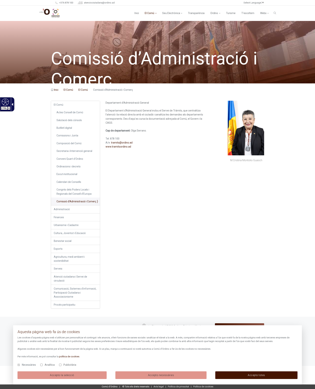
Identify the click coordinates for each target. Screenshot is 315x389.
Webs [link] (263, 13)
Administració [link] (62, 209)
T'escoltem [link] (247, 13)
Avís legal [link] (158, 386)
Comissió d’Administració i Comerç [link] (76, 201)
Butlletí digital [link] (64, 127)
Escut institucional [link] (67, 174)
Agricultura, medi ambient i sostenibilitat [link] (69, 258)
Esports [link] (58, 248)
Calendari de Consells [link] (69, 181)
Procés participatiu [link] (64, 304)
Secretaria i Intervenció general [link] (74, 151)
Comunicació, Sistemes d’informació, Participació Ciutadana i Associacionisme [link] (75, 292)
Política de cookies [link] (203, 386)
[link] (4, 101)
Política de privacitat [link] (178, 386)
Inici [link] (56, 89)
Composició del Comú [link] (69, 143)
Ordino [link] (214, 13)
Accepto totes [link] (256, 375)
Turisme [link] (231, 13)
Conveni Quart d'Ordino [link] (70, 158)
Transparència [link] (196, 13)
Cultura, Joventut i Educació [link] (70, 233)
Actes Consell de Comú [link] (70, 112)
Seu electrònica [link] (171, 13)
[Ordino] (49, 13)
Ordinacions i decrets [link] (69, 166)
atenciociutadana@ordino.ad (99, 2)
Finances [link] (59, 217)
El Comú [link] (149, 13)
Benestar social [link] (62, 240)
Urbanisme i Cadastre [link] (66, 225)
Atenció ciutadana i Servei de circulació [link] (70, 278)
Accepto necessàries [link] (161, 375)
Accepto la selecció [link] (62, 375)
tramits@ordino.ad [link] (122, 142)
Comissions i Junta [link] (67, 135)
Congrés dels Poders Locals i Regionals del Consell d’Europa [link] (74, 191)
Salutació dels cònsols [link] (69, 120)
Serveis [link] (58, 268)
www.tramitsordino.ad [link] (118, 146)
